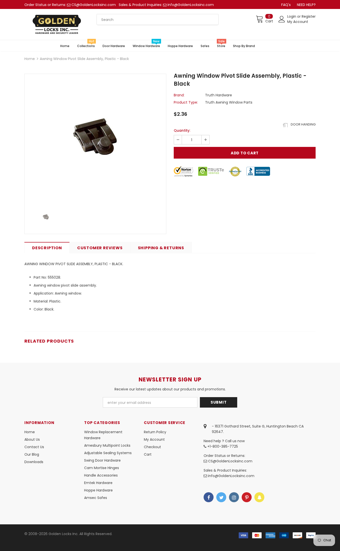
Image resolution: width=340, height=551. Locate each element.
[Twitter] (221, 497)
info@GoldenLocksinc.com (191, 4)
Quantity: (182, 130)
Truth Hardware (218, 95)
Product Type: (186, 102)
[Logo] (56, 24)
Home (29, 58)
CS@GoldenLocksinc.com (93, 4)
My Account (297, 21)
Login (292, 16)
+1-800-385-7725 (222, 446)
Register (309, 16)
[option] (95, 138)
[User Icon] (281, 19)
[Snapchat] (259, 497)
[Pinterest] (247, 497)
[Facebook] (209, 497)
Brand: (179, 95)
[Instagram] (234, 497)
